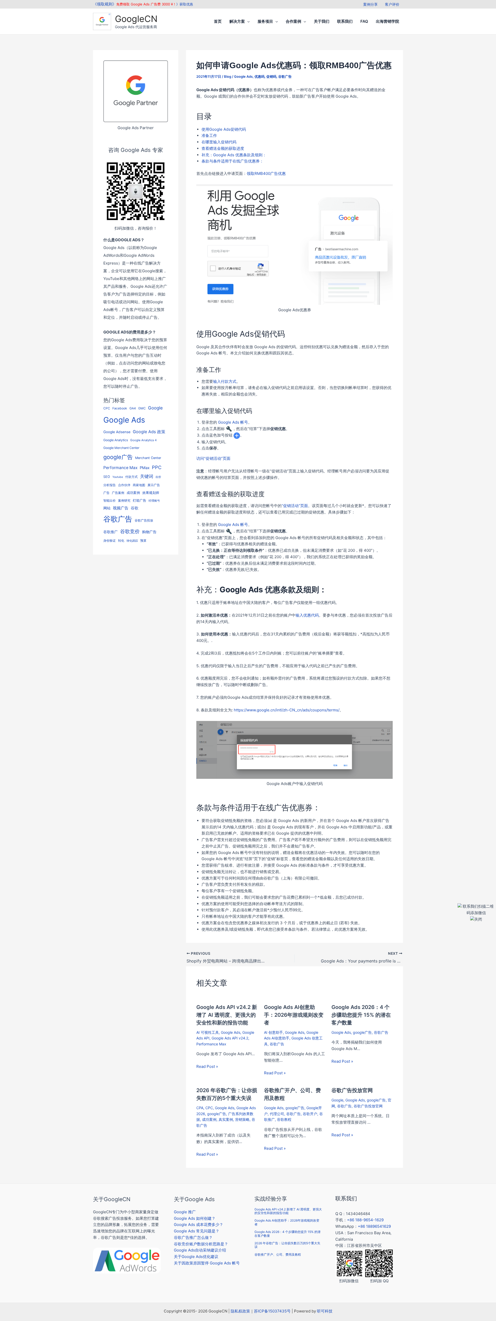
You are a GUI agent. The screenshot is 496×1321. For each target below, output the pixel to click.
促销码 (271, 76)
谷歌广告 (117, 519)
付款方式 (131, 477)
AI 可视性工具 (207, 1032)
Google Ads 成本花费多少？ (198, 1224)
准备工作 (209, 135)
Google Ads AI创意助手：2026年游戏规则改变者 (293, 1015)
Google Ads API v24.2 (230, 1038)
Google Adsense (116, 432)
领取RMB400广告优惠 (266, 173)
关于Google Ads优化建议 (196, 1256)
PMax (145, 467)
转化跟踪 (132, 540)
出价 (158, 477)
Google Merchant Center (121, 448)
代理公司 (277, 1114)
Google (155, 407)
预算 (143, 540)
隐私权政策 (240, 1311)
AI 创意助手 (273, 1032)
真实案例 (226, 1119)
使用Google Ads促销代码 (224, 129)
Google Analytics (115, 440)
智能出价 (109, 500)
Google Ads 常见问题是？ (196, 1231)
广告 (106, 493)
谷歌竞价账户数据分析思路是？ (201, 1243)
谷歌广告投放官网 (352, 1090)
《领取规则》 (104, 4)
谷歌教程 (284, 1119)
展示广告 (154, 485)
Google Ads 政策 (149, 431)
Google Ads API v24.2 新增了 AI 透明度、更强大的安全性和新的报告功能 (226, 1015)
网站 (107, 508)
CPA (199, 1108)
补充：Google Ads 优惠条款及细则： (234, 154)
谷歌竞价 (130, 531)
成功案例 (133, 493)
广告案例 (118, 493)
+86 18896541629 (374, 1226)
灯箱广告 (139, 500)
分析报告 (109, 485)
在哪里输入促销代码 (219, 141)
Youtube (117, 477)
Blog (227, 76)
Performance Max (120, 467)
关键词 (146, 476)
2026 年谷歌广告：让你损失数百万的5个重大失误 (287, 1245)
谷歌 (134, 508)
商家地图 (139, 485)
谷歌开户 (310, 1114)
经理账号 (154, 500)
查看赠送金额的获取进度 (223, 148)
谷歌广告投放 (144, 520)
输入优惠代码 (307, 615)
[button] (247, 21)
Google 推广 (185, 1211)
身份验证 (109, 540)
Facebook (119, 408)
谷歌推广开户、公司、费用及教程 (277, 1254)
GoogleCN (136, 18)
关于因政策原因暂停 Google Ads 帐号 (207, 1263)
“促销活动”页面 (295, 505)
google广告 (118, 457)
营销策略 (242, 1119)
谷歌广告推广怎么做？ (193, 1237)
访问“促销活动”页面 (213, 458)
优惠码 (259, 76)
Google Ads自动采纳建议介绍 (200, 1250)
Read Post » (207, 1066)
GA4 (132, 408)
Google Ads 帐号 (233, 422)
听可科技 (324, 1311)
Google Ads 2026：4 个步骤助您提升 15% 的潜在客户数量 (361, 1015)
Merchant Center (148, 458)
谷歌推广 (110, 532)
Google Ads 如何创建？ (194, 1218)
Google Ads (124, 419)
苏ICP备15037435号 (272, 1311)
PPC (156, 467)
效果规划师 (150, 493)
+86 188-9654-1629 (365, 1219)
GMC (142, 408)
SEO (106, 477)
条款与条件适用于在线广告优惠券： (233, 161)
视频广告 (120, 508)
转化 (121, 540)
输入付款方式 (224, 381)
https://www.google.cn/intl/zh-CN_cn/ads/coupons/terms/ (286, 710)
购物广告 (149, 532)
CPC (106, 408)
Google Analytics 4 (143, 440)
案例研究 (124, 500)
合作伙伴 (124, 485)
